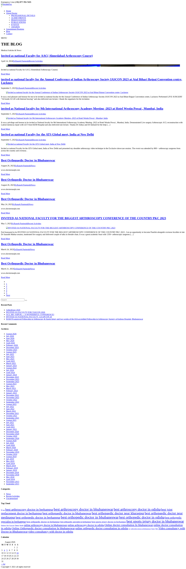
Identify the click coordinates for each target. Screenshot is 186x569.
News (8, 494)
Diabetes (3, 525)
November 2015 (12, 482)
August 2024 (11, 368)
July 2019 (10, 459)
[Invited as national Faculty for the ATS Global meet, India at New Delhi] (93, 144)
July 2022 (10, 407)
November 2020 (12, 434)
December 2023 (12, 377)
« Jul (3, 564)
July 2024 (10, 370)
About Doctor (11, 13)
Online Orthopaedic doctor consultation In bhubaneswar (43, 528)
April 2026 (10, 343)
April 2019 (10, 463)
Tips (156, 529)
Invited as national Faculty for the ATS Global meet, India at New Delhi (47, 134)
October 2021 (11, 416)
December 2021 (12, 413)
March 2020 (11, 447)
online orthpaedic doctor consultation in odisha (101, 528)
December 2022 (12, 395)
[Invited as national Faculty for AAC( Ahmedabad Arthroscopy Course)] (93, 65)
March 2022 (11, 411)
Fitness (17, 525)
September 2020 (12, 438)
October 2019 (11, 454)
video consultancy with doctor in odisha (50, 531)
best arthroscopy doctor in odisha (137, 509)
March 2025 (11, 363)
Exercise (11, 525)
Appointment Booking (15, 29)
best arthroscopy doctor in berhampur (29, 509)
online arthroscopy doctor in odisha (86, 525)
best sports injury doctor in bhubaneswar (155, 521)
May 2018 (10, 477)
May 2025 (10, 359)
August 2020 (11, 441)
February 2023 (12, 391)
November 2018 (12, 475)
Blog (8, 31)
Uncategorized (12, 498)
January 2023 (11, 393)
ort (129, 528)
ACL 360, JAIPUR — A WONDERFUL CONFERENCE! (30, 314)
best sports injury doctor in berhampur (109, 522)
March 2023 (11, 388)
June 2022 (10, 409)
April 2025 (10, 361)
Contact (9, 34)
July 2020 (10, 443)
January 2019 (11, 470)
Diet (7, 525)
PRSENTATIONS (18, 20)
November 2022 (12, 397)
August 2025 (11, 352)
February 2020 (12, 450)
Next (8, 295)
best (4, 510)
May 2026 (10, 341)
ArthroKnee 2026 (13, 310)
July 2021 (10, 422)
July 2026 (10, 336)
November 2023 (12, 379)
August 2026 (11, 334)
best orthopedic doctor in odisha (141, 517)
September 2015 (12, 484)
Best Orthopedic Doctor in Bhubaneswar (27, 179)
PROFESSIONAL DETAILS (23, 15)
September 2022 (12, 402)
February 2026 (12, 345)
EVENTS (15, 24)
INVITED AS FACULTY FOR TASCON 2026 (25, 312)
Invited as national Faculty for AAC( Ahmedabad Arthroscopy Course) (47, 55)
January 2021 (11, 429)
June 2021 (10, 425)
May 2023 (10, 386)
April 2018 (10, 479)
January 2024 (11, 375)
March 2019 (11, 466)
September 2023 (12, 382)
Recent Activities (13, 496)
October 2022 (11, 400)
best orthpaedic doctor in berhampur (43, 521)
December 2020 (12, 432)
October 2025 (11, 350)
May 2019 (10, 461)
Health (21, 525)
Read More (5, 74)
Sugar (153, 528)
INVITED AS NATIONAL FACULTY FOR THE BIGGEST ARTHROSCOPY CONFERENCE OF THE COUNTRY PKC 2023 (83, 218)
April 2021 (10, 427)
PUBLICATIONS (18, 22)
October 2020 (11, 436)
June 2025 (10, 356)
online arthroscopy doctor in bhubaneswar (45, 525)
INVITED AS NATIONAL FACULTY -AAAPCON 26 (29, 317)
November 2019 (12, 452)
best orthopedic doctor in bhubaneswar (90, 517)
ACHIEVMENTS (18, 18)
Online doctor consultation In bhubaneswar (129, 525)
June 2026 (10, 338)
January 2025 (11, 366)
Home (8, 11)
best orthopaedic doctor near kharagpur (118, 513)
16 (18, 553)
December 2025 (12, 347)
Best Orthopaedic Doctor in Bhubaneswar (28, 160)
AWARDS (15, 27)
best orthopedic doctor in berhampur (38, 517)
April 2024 (10, 372)
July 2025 (10, 354)
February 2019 (12, 468)
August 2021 (11, 420)
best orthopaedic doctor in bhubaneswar (67, 513)
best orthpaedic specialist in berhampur (75, 522)
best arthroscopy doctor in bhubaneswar (83, 509)
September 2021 (12, 418)
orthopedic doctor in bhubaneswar (141, 528)
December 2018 (12, 472)
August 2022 (11, 404)
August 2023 (11, 384)
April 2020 (10, 445)
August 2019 (11, 457)
